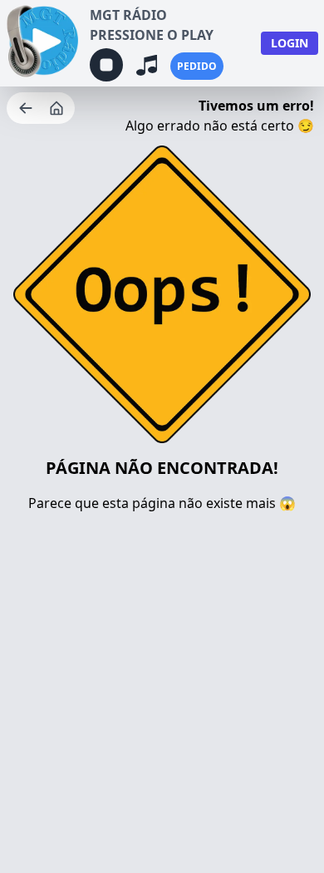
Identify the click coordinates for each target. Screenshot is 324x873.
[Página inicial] (58, 108)
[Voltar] (27, 108)
